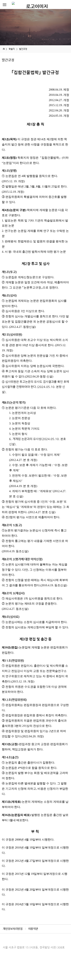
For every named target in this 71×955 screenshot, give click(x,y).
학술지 (12, 49)
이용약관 (33, 928)
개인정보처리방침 (12, 928)
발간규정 (23, 49)
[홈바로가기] (35, 4)
